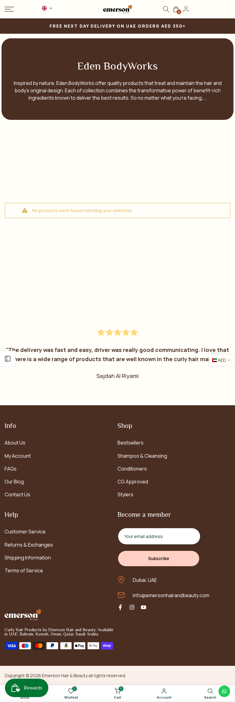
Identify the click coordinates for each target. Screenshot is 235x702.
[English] (46, 8)
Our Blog (14, 481)
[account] (186, 9)
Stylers (125, 494)
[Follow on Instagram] (132, 607)
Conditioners (132, 468)
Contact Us (17, 494)
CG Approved (133, 481)
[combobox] (46, 8)
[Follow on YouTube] (143, 607)
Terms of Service (24, 570)
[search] (166, 9)
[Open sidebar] (7, 358)
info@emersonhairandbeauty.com (171, 595)
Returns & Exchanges (29, 544)
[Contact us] (224, 691)
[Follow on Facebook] (120, 607)
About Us (15, 442)
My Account (18, 455)
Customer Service (25, 531)
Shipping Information (28, 557)
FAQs (11, 468)
